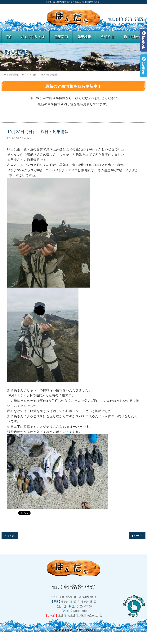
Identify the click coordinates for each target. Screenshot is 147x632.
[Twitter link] (143, 74)
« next (10, 535)
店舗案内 (61, 36)
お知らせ (107, 36)
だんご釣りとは (33, 36)
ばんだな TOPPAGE (73, 17)
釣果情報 (84, 36)
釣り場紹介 (132, 36)
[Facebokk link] (143, 49)
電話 (126, 19)
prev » (137, 535)
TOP (8, 36)
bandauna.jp (61, 630)
